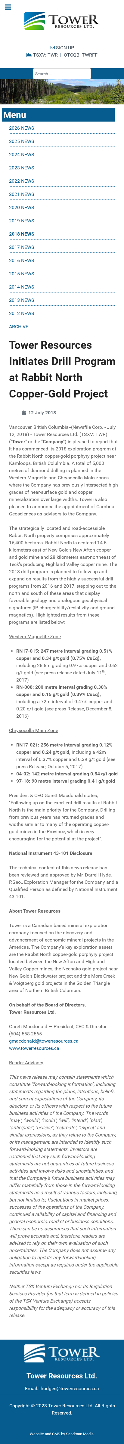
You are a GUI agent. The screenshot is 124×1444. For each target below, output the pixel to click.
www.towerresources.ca (34, 1048)
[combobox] (62, 73)
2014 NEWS (21, 287)
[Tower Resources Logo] (62, 21)
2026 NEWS (21, 128)
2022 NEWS (21, 181)
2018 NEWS (21, 234)
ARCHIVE (18, 326)
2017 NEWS (21, 247)
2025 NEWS (21, 141)
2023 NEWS (21, 168)
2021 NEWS (21, 194)
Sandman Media (80, 1434)
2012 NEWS (21, 313)
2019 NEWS (21, 221)
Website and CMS (45, 1434)
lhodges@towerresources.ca (69, 1388)
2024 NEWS (21, 154)
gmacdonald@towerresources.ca (44, 1041)
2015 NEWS (21, 274)
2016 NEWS (21, 260)
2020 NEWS (21, 207)
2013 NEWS (21, 300)
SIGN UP (64, 48)
